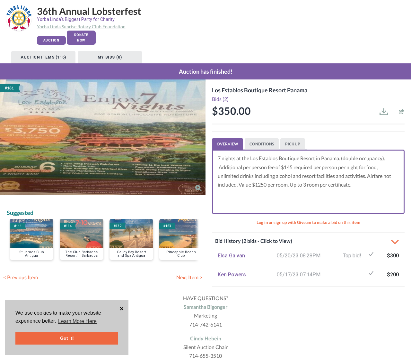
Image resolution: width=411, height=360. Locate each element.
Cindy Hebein (205, 338)
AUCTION (51, 40)
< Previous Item (20, 277)
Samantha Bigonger (206, 307)
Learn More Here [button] (77, 321)
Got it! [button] (67, 338)
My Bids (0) (110, 57)
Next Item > (189, 277)
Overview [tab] (227, 144)
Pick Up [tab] (292, 144)
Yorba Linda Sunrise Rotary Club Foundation (81, 26)
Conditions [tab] (261, 144)
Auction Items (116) (43, 57)
